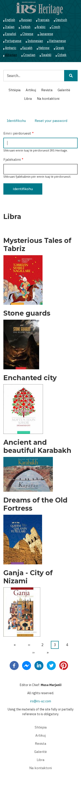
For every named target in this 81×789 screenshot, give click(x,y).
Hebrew (44, 48)
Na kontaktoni (48, 98)
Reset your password (51, 121)
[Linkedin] (38, 665)
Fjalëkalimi (12, 159)
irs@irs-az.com (40, 701)
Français (44, 20)
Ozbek (61, 55)
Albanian (11, 55)
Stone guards (26, 313)
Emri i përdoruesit (17, 133)
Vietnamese (57, 41)
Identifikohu (18, 121)
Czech (56, 27)
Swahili (46, 55)
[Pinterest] (63, 665)
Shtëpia (14, 90)
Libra (28, 98)
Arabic (40, 27)
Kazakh (27, 48)
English (10, 20)
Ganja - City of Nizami (28, 577)
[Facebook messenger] (26, 665)
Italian (9, 27)
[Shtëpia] (39, 8)
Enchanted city (30, 378)
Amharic (10, 48)
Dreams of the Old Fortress (35, 504)
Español (10, 34)
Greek (60, 48)
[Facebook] (14, 665)
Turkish (25, 27)
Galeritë (64, 90)
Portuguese (13, 41)
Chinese (27, 34)
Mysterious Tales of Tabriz (37, 245)
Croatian (29, 55)
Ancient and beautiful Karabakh (37, 446)
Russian (26, 20)
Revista (46, 90)
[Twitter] (51, 665)
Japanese (46, 34)
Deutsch (61, 20)
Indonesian (35, 41)
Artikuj (31, 90)
